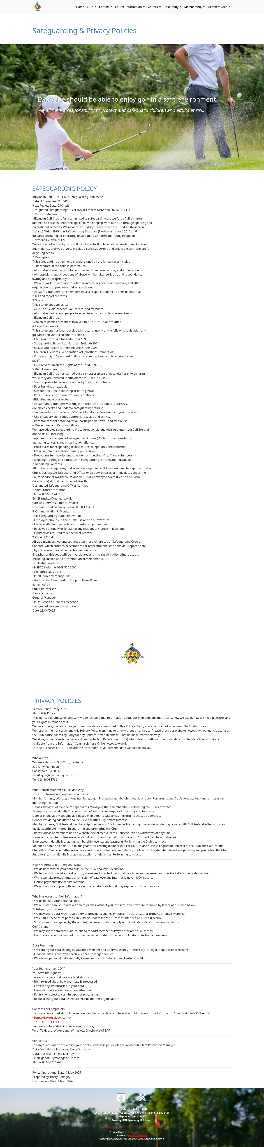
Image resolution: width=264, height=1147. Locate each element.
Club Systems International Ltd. (138, 1132)
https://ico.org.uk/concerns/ (52, 1018)
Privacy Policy (111, 1126)
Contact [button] (104, 7)
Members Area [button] (217, 7)
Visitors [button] (153, 7)
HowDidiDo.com (138, 1135)
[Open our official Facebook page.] (121, 1097)
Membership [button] (193, 7)
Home (80, 7)
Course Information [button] (128, 7)
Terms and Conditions (131, 1126)
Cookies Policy (152, 1126)
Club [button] (90, 7)
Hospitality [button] (171, 7)
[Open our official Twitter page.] (142, 1097)
